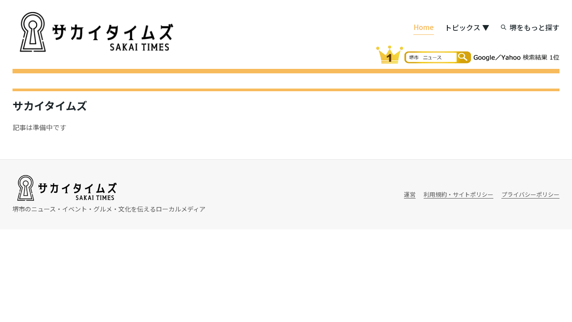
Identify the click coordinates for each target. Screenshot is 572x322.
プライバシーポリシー (530, 194)
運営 (410, 194)
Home (423, 26)
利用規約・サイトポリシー (458, 194)
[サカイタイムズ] (95, 32)
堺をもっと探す (534, 27)
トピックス (467, 27)
